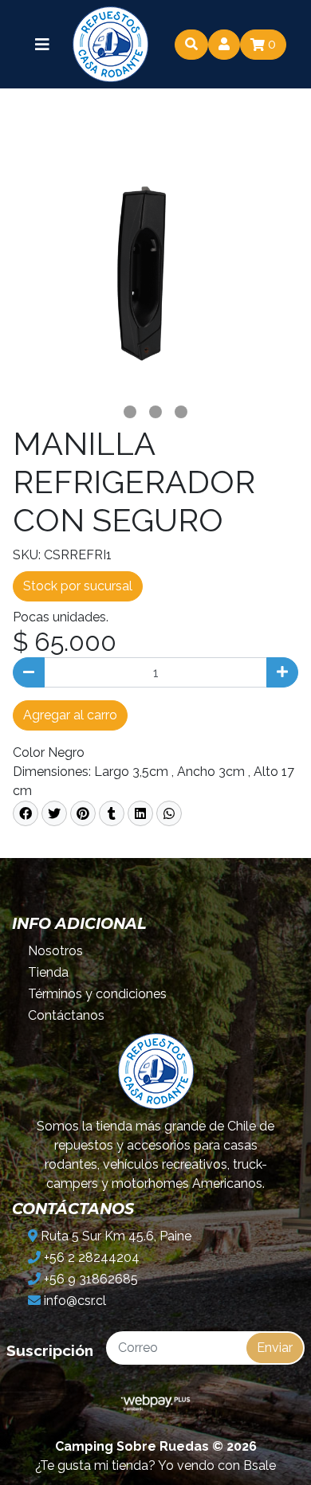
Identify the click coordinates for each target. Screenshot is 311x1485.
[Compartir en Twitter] (54, 813)
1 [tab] (130, 412)
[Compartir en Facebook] (25, 813)
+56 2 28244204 (90, 1257)
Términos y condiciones (97, 993)
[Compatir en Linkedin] (140, 813)
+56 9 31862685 (89, 1279)
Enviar (275, 1347)
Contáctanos (66, 1015)
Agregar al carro (70, 715)
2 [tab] (155, 412)
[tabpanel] (155, 256)
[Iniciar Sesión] (224, 44)
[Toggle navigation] (42, 45)
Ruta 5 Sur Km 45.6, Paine (114, 1236)
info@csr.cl (73, 1300)
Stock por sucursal (77, 586)
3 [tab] (181, 412)
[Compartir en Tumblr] (111, 813)
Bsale (259, 1465)
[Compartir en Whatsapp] (169, 813)
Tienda (48, 972)
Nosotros (55, 950)
